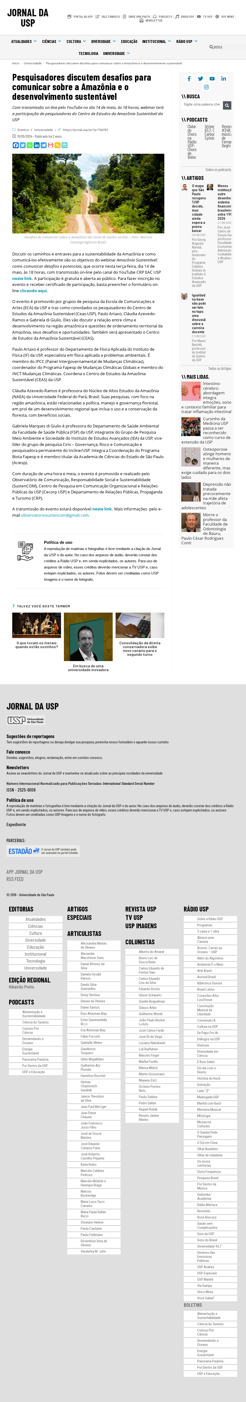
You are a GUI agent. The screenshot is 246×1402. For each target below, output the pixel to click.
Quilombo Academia (204, 1196)
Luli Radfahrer (148, 1049)
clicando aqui (33, 290)
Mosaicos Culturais (204, 1124)
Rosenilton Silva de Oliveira (94, 1243)
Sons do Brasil (207, 1240)
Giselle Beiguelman (152, 1001)
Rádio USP (184, 41)
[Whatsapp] (30, 145)
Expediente (16, 824)
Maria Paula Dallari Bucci (93, 1214)
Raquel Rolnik (148, 1109)
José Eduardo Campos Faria (90, 1146)
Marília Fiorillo (148, 1061)
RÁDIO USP (196, 909)
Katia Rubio (89, 1164)
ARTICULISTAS (84, 933)
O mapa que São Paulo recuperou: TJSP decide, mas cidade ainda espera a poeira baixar (200, 208)
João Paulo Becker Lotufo (152, 1022)
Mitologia (203, 1116)
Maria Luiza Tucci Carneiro (93, 1204)
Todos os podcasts (218, 169)
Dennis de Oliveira (93, 1001)
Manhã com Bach (209, 1103)
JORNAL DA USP (28, 17)
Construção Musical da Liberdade (205, 1010)
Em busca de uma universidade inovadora (88, 668)
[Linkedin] (37, 145)
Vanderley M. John (93, 1251)
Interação (203, 1085)
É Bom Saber (206, 1062)
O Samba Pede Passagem (207, 1134)
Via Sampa (204, 1286)
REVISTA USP (140, 909)
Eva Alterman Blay (93, 1030)
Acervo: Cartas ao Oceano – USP (209, 950)
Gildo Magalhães (92, 1059)
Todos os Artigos (219, 368)
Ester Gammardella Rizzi (94, 1022)
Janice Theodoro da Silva (92, 1098)
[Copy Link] (58, 145)
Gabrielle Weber (91, 1043)
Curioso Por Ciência (30, 1030)
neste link (22, 278)
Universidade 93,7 (209, 1246)
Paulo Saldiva (148, 1097)
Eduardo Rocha (149, 989)
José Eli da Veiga (150, 1037)
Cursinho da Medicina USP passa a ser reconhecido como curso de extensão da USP (206, 430)
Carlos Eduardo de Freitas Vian (151, 970)
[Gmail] (51, 145)
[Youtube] (212, 78)
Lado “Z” (203, 1091)
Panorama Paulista (35, 1059)
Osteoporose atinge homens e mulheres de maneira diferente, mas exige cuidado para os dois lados (206, 463)
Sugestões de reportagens (30, 736)
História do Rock (209, 1078)
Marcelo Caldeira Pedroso (92, 1173)
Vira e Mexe (205, 1292)
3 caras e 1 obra (208, 931)
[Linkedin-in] (223, 78)
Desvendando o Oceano (33, 1041)
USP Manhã (205, 1279)
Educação (129, 41)
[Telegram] (44, 145)
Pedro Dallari (147, 1103)
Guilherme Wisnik (151, 1014)
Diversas (203, 1045)
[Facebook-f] (189, 78)
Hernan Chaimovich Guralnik (89, 1086)
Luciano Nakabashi (152, 1043)
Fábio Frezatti (90, 1036)
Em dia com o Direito (206, 1070)
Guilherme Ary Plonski (90, 1067)
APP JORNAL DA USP (24, 872)
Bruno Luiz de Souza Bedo (148, 960)
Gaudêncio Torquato (88, 1051)
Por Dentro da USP (35, 1066)
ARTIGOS (77, 909)
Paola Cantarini (91, 1228)
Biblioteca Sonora (209, 983)
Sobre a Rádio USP (210, 919)
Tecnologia (88, 53)
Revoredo (203, 1211)
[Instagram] (206, 87)
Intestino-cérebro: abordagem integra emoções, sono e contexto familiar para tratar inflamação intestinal (206, 397)
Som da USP (205, 1234)
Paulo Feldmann (92, 1235)
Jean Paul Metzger (93, 1107)
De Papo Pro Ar (207, 1033)
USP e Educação (33, 1072)
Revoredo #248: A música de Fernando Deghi (229, 136)
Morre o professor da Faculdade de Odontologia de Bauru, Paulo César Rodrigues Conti (204, 528)
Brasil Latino (206, 989)
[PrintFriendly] (65, 145)
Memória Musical (209, 1109)
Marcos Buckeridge (88, 1193)
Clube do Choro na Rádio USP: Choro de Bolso (192, 142)
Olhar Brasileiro (207, 1149)
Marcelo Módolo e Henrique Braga (93, 1183)
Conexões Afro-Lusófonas (208, 998)
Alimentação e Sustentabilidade (34, 1014)
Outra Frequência (209, 1172)
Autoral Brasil (206, 977)
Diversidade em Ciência (207, 1053)
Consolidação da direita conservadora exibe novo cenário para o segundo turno (139, 648)
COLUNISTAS (140, 942)
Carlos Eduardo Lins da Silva (149, 980)
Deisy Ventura (90, 995)
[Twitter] (23, 145)
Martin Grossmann (152, 1074)
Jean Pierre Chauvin (88, 1115)
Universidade (114, 53)
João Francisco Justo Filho (91, 1125)
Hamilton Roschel (93, 1076)
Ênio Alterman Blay (94, 1014)
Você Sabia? (205, 1298)
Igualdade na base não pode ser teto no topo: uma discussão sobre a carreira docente (200, 313)
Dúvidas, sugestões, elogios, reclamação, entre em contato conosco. (54, 758)
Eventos (23, 130)
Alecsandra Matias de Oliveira (94, 945)
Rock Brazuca (206, 1217)
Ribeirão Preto (21, 986)
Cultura (74, 41)
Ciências (49, 41)
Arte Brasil (204, 971)
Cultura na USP (207, 1026)
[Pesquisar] (227, 105)
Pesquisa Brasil (207, 1178)
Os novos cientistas (204, 1163)
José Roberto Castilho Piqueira (92, 1156)
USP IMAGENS (141, 926)
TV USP (134, 917)
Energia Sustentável (30, 1051)
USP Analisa (205, 1267)
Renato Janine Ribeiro (149, 1117)
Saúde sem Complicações (207, 1225)
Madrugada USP (208, 1097)
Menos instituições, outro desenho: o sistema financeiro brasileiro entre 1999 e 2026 (227, 202)
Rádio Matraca (207, 1205)
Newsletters (17, 767)
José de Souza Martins (91, 1135)
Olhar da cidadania (209, 1155)
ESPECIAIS (79, 917)
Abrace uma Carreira (205, 939)
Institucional (154, 41)
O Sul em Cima (207, 1143)
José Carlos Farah (151, 1030)
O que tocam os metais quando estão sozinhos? (36, 645)
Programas (204, 925)
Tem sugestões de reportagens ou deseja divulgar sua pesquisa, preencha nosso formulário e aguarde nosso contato (87, 742)
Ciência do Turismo (35, 1022)
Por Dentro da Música (206, 1186)
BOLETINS (193, 1305)
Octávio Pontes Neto (149, 1088)
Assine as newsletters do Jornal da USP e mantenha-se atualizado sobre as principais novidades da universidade (84, 773)
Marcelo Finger (149, 1055)
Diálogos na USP (208, 1039)
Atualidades (21, 41)
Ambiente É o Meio (210, 964)
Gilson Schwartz (150, 995)
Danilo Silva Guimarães (89, 986)
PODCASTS (21, 1002)
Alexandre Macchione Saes (92, 956)
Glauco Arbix (148, 1008)
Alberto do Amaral (151, 952)
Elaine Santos (90, 1007)
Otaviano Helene (92, 1222)
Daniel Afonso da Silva (93, 966)
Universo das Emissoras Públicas (206, 1256)
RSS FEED (15, 879)
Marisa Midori (148, 1068)
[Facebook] (16, 145)
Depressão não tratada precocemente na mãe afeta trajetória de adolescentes (206, 495)
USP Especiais (207, 1273)
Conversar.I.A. (206, 1020)
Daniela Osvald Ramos (91, 976)
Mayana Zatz (148, 1080)
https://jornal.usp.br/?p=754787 (85, 130)
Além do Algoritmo (210, 958)
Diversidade (101, 41)
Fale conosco (18, 752)
